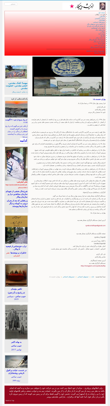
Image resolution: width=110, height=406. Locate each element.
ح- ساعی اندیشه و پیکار (20, 92)
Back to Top (10, 400)
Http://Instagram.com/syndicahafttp (93, 266)
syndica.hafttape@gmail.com (95, 225)
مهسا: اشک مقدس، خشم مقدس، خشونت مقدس (17, 85)
